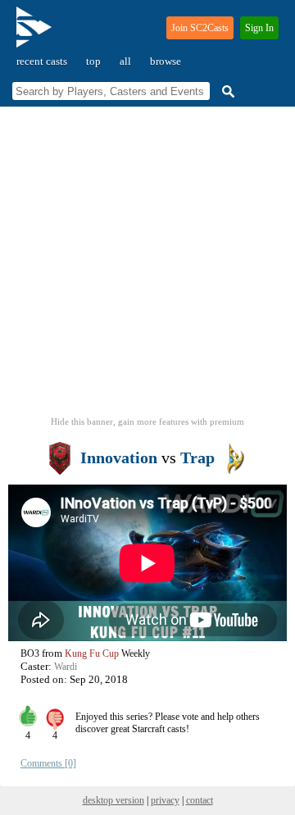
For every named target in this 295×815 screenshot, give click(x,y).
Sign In (259, 28)
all (125, 61)
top (93, 61)
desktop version (113, 800)
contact (199, 800)
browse (165, 61)
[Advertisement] (147, 266)
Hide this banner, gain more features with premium (147, 421)
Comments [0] (48, 763)
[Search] (226, 91)
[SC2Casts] (36, 34)
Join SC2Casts (200, 28)
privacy (165, 800)
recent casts (41, 61)
